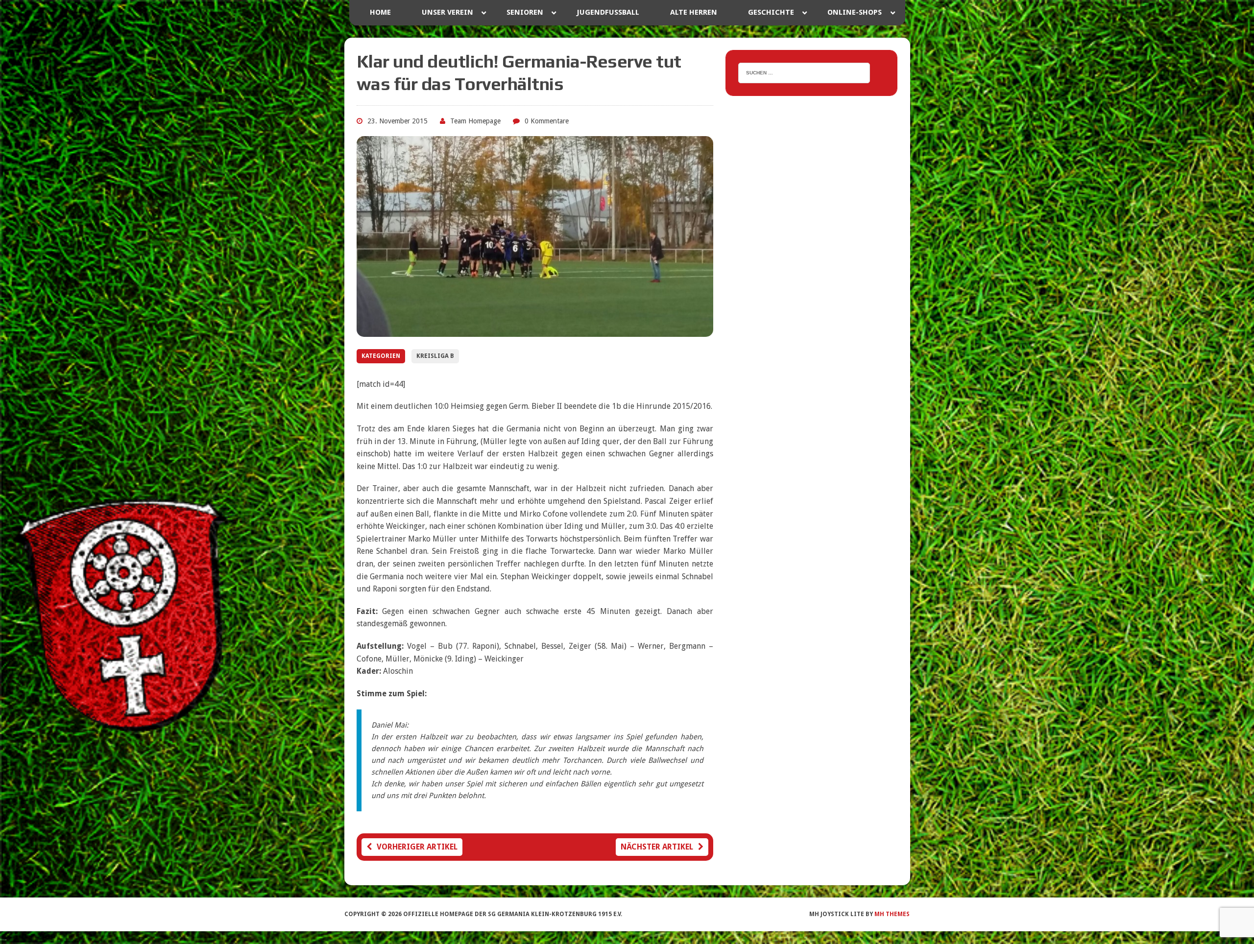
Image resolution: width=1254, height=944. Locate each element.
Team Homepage (475, 121)
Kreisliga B (435, 356)
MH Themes (892, 914)
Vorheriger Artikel (417, 846)
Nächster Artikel (657, 846)
